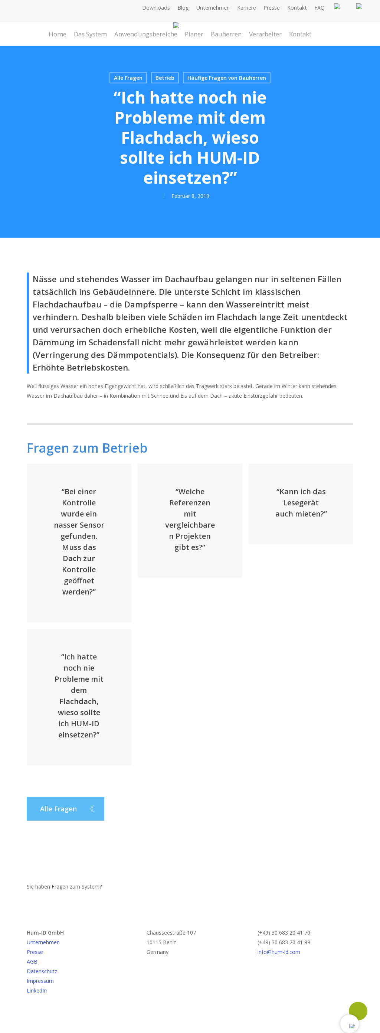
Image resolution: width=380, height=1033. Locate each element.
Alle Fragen (128, 77)
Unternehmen (43, 942)
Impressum (40, 980)
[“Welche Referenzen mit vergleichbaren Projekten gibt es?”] (190, 521)
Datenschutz (42, 971)
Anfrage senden (127, 887)
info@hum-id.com (279, 951)
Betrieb (164, 77)
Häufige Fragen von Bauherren (226, 77)
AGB (32, 961)
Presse (35, 951)
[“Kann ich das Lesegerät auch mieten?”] (301, 504)
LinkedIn (37, 990)
